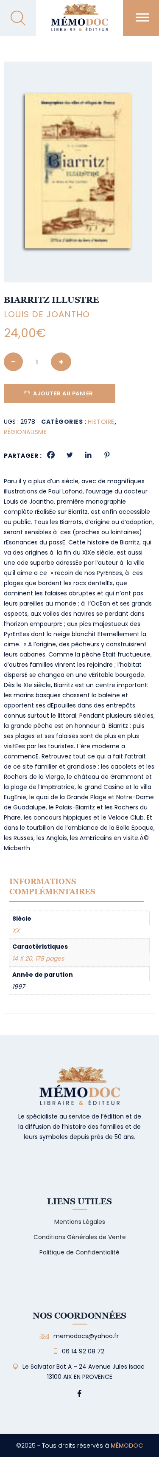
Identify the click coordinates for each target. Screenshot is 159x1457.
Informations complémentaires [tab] (52, 886)
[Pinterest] (107, 455)
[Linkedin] (88, 455)
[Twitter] (69, 455)
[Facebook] (51, 455)
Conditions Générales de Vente (79, 1237)
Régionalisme (25, 432)
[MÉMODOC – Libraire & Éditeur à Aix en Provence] (79, 22)
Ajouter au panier (63, 393)
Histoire (101, 421)
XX (16, 930)
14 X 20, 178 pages (38, 958)
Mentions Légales (79, 1221)
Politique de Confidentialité (79, 1252)
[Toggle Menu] (142, 17)
